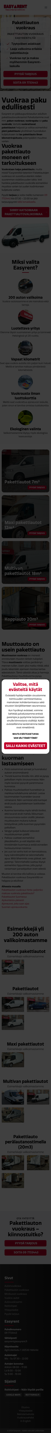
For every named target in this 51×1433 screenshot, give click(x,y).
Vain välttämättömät (26, 738)
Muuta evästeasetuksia (25, 734)
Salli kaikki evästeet (25, 746)
